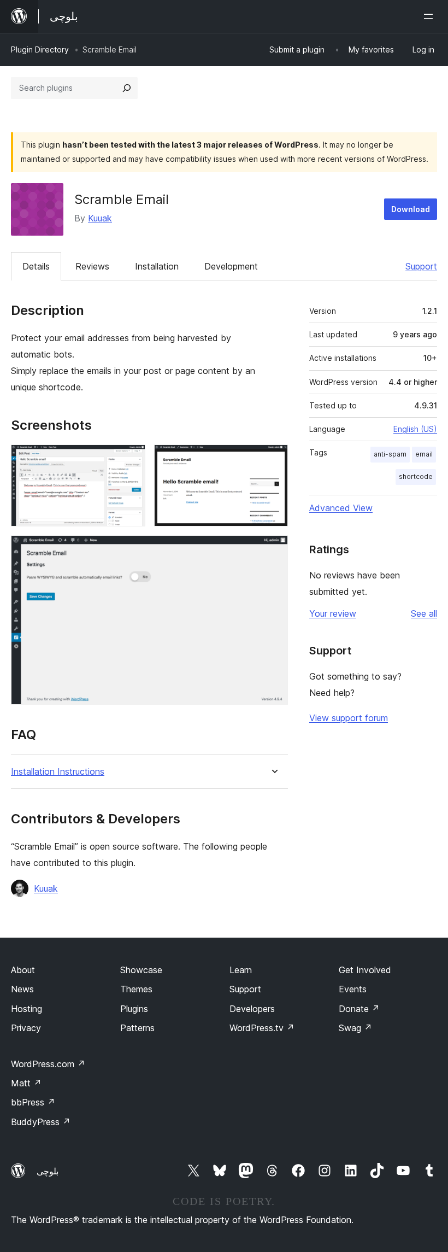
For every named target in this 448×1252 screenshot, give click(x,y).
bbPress (33, 1102)
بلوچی (47, 1171)
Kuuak (100, 218)
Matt (26, 1083)
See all (424, 613)
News (22, 989)
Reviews (92, 266)
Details (36, 266)
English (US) (415, 429)
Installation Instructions (57, 772)
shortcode (416, 476)
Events (353, 989)
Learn (240, 969)
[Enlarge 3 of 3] (273, 550)
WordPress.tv (261, 1027)
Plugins (134, 1008)
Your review (332, 613)
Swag (355, 1027)
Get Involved (365, 969)
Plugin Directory (40, 49)
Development (231, 266)
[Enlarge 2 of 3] (273, 459)
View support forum (348, 717)
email (424, 454)
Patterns (137, 1027)
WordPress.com (48, 1063)
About (23, 969)
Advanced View (341, 507)
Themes (136, 989)
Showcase (141, 969)
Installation (157, 266)
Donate (359, 1008)
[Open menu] (430, 16)
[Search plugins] (127, 88)
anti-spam (390, 454)
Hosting (26, 1008)
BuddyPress (40, 1121)
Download (410, 209)
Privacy (26, 1027)
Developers (252, 1008)
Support (421, 266)
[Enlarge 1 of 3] (130, 459)
